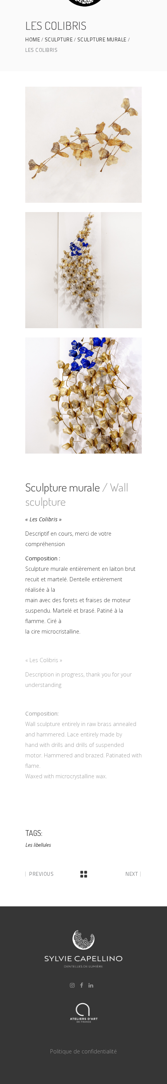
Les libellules (38, 845)
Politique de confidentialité (83, 1051)
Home (32, 39)
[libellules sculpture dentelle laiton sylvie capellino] (83, 145)
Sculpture (59, 39)
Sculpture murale (102, 39)
